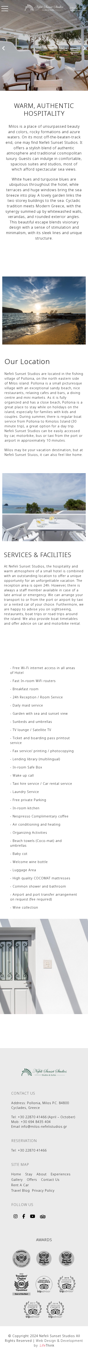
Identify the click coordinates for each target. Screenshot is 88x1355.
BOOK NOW (78, 8)
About (42, 1174)
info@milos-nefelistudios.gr (44, 1126)
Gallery (17, 1179)
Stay (28, 1174)
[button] (4, 9)
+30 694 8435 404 (36, 1122)
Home (16, 1174)
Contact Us (50, 1179)
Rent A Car (20, 1185)
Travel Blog (20, 1190)
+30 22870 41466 (32, 1117)
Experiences (61, 1174)
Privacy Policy (43, 1190)
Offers (32, 1179)
